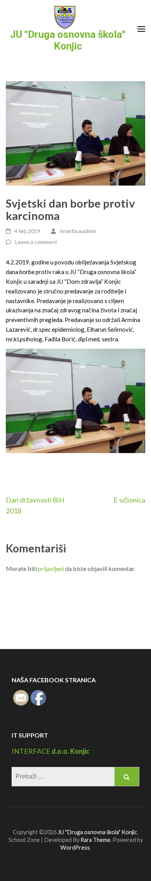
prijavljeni (51, 568)
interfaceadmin (78, 231)
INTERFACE (31, 751)
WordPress (75, 847)
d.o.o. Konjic (69, 751)
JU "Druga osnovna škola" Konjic (67, 40)
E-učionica (129, 500)
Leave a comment (36, 242)
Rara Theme (95, 840)
